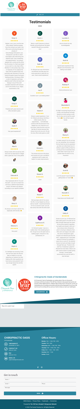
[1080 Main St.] (6, 344)
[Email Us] (6, 358)
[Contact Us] (6, 349)
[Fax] (6, 353)
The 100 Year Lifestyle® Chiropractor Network (43, 404)
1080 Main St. (13, 343)
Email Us (12, 358)
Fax (10, 353)
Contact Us (13, 348)
